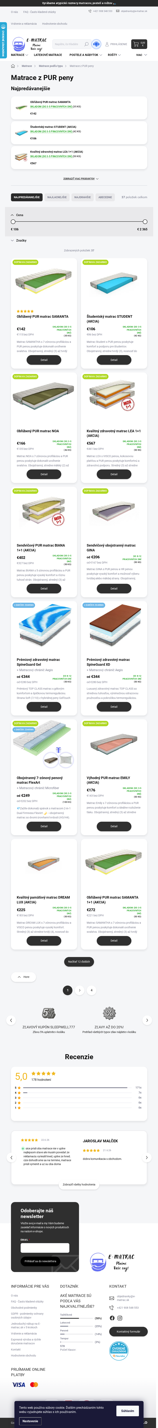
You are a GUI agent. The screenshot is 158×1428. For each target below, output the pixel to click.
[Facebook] (112, 1317)
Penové (64, 1330)
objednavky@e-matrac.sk (126, 1298)
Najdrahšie (82, 197)
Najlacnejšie (57, 197)
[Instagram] (120, 1317)
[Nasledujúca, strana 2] (79, 990)
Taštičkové (66, 1314)
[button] (147, 1020)
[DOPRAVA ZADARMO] (44, 286)
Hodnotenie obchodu (54, 23)
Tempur (64, 1338)
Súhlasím (127, 1411)
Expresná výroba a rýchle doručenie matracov (26, 1341)
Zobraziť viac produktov (79, 178)
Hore (26, 976)
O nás (14, 11)
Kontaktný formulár (128, 1331)
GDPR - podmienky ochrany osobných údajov (27, 1315)
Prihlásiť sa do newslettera (40, 1261)
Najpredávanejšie (27, 197)
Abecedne (105, 197)
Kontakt (16, 1349)
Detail (44, 359)
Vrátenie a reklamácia (24, 23)
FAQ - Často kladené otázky (39, 11)
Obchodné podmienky (24, 1307)
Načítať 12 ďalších (79, 961)
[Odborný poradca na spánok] (96, 44)
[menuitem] (20, 55)
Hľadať (86, 44)
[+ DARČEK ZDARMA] (44, 629)
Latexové (65, 1322)
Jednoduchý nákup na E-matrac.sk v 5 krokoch (25, 1325)
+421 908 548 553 (128, 1307)
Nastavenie (30, 1421)
